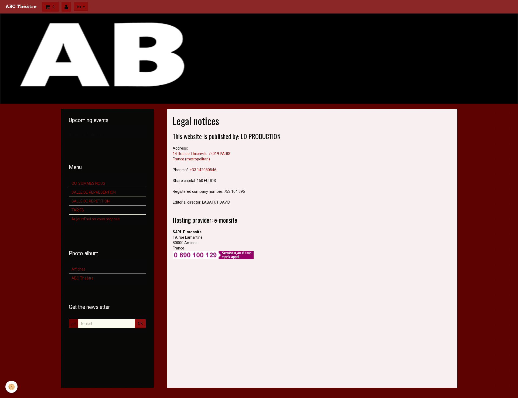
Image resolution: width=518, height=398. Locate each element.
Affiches (78, 269)
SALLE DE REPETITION (90, 201)
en (79, 6)
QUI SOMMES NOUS (88, 183)
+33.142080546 (203, 170)
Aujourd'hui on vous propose (95, 219)
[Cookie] (11, 387)
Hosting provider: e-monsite (205, 220)
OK (140, 323)
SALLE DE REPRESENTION (93, 192)
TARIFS (77, 210)
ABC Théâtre (82, 278)
